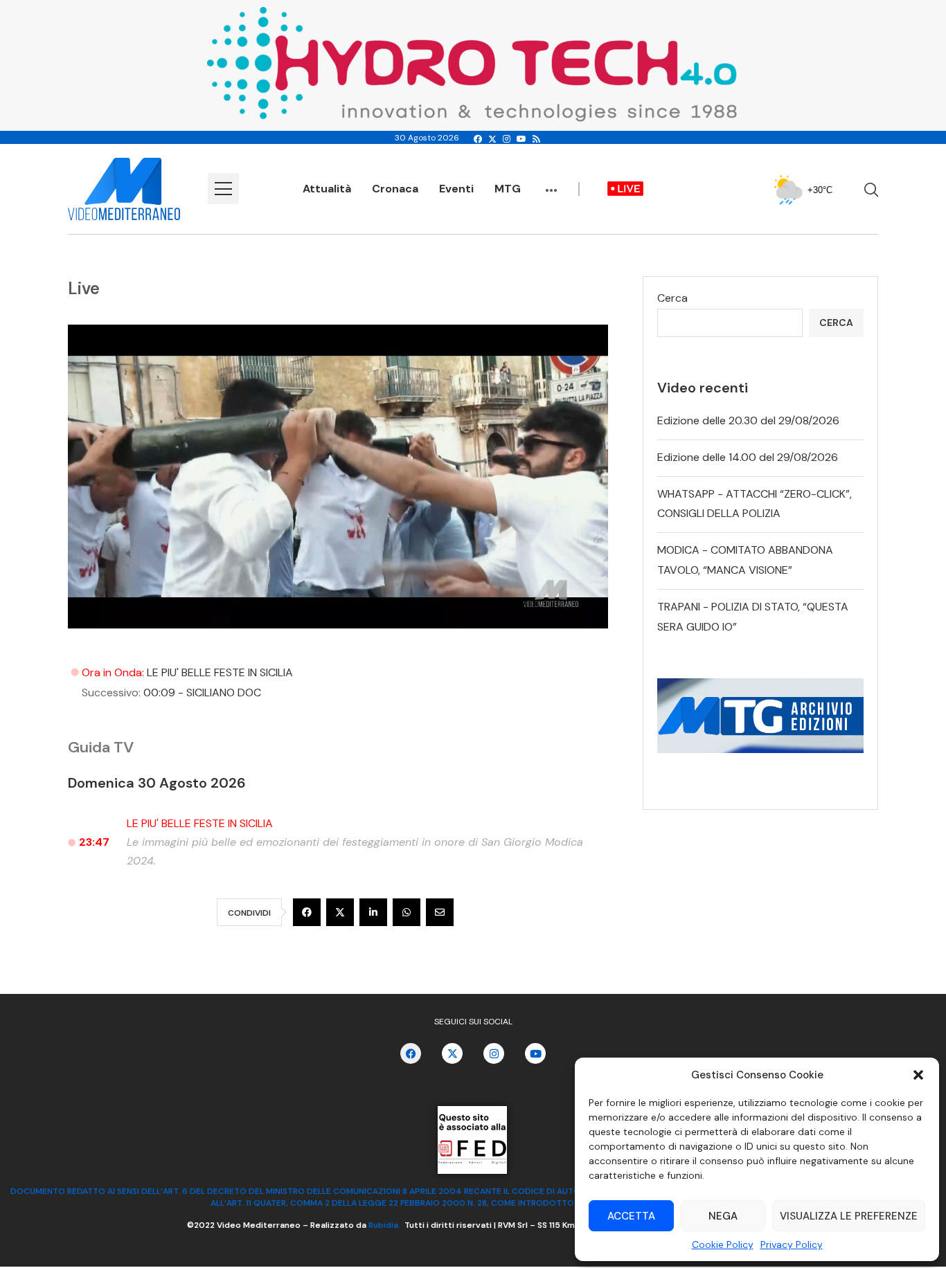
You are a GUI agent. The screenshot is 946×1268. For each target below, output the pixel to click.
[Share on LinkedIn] (373, 912)
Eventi (456, 188)
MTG (507, 188)
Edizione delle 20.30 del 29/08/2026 (748, 420)
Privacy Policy (791, 1244)
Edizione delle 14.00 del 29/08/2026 (747, 457)
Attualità (327, 188)
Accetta (631, 1216)
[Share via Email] (440, 912)
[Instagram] (506, 139)
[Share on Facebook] (307, 912)
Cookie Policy (722, 1244)
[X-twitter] (452, 1053)
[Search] (871, 189)
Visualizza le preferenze (849, 1216)
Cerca (672, 298)
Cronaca (395, 188)
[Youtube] (521, 139)
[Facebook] (478, 139)
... (551, 183)
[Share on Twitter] (340, 912)
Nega (723, 1216)
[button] (918, 1075)
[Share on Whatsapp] (406, 912)
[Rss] (536, 139)
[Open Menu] (223, 188)
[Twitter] (492, 139)
